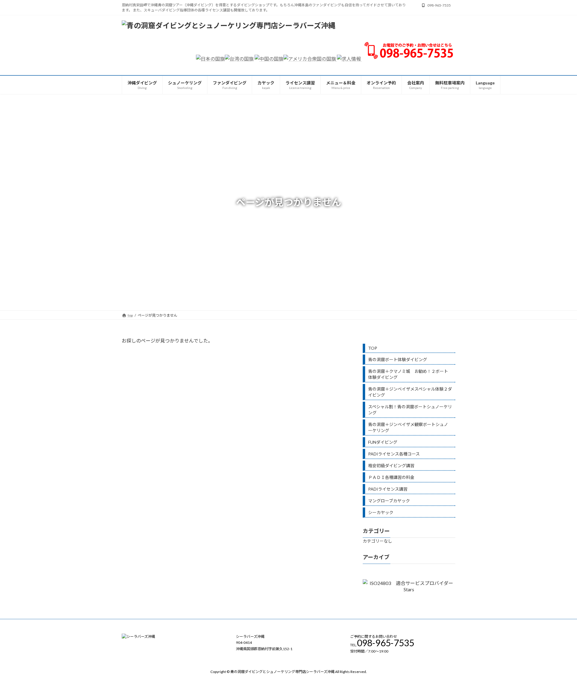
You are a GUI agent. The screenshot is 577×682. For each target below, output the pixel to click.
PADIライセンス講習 (388, 489)
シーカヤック (380, 512)
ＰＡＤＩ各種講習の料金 (391, 477)
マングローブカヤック (389, 500)
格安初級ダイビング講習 (391, 465)
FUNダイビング (382, 442)
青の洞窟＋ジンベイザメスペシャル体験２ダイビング (410, 391)
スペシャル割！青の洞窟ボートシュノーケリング (410, 409)
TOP (372, 348)
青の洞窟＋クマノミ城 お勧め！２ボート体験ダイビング (408, 374)
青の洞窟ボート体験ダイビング (397, 359)
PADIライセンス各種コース (394, 453)
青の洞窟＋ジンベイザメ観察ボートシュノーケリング (408, 427)
